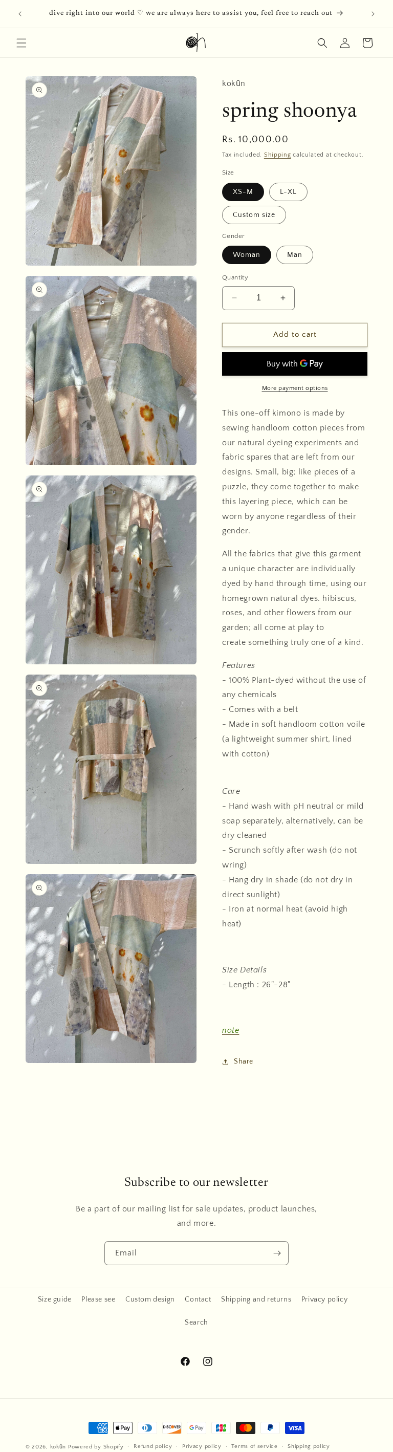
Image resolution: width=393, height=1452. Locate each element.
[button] (21, 43)
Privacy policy (324, 1299)
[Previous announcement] (20, 14)
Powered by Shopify (96, 1447)
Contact (198, 1299)
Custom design (150, 1299)
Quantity (235, 277)
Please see (98, 1299)
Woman (246, 255)
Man (294, 255)
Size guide (55, 1299)
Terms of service (254, 1446)
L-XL (288, 192)
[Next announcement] (373, 14)
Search (196, 1322)
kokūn (58, 1447)
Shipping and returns (256, 1299)
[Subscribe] (277, 1253)
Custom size (254, 215)
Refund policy (153, 1446)
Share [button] (243, 1061)
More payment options (295, 388)
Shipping (277, 154)
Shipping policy (309, 1446)
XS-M (243, 192)
